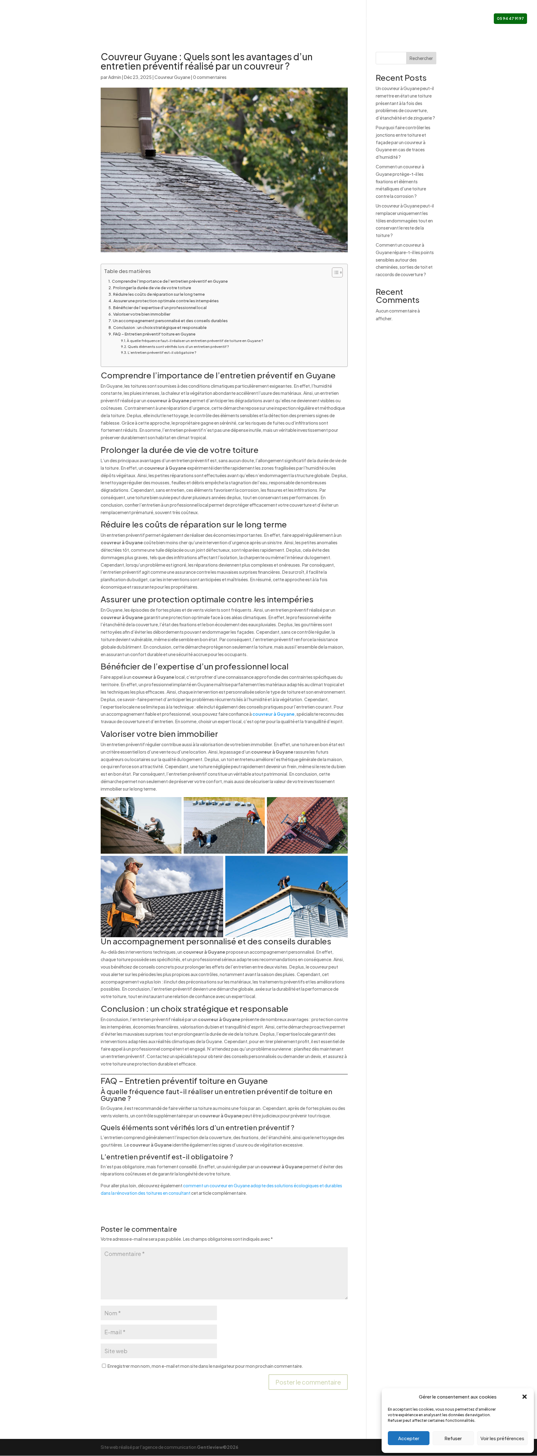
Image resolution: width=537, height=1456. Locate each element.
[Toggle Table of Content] (334, 272)
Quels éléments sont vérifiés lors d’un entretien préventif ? (178, 346)
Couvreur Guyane (172, 77)
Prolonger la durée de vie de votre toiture (152, 287)
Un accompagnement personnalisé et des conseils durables (170, 320)
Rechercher (421, 58)
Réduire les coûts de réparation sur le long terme (159, 294)
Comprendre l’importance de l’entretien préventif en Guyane (170, 281)
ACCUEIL (285, 18)
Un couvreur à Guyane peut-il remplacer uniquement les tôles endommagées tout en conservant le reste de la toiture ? (405, 220)
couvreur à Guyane (273, 714)
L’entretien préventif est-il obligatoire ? (162, 352)
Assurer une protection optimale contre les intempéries (166, 300)
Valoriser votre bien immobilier (141, 314)
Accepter (408, 1438)
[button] (524, 1397)
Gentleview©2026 (217, 1447)
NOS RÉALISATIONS (395, 18)
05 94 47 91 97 (510, 18)
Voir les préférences (502, 1438)
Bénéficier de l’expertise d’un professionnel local (160, 307)
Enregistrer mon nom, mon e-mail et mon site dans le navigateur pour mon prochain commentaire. (205, 1366)
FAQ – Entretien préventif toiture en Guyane (154, 333)
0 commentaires (210, 77)
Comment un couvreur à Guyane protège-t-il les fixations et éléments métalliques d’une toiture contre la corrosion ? (401, 181)
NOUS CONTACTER (468, 18)
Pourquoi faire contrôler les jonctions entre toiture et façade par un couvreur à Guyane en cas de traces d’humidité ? (403, 142)
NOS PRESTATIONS (346, 18)
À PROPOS (311, 18)
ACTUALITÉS (432, 18)
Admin (114, 77)
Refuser (453, 1438)
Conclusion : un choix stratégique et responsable (160, 327)
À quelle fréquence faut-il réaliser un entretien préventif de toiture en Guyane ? (195, 340)
